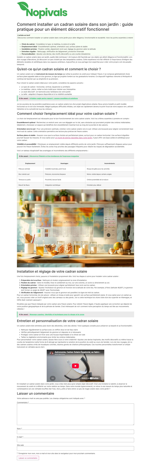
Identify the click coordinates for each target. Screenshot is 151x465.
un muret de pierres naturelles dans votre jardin (73, 138)
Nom (19, 428)
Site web (20, 445)
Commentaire (23, 402)
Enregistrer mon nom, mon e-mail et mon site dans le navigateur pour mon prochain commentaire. (57, 453)
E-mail (20, 437)
